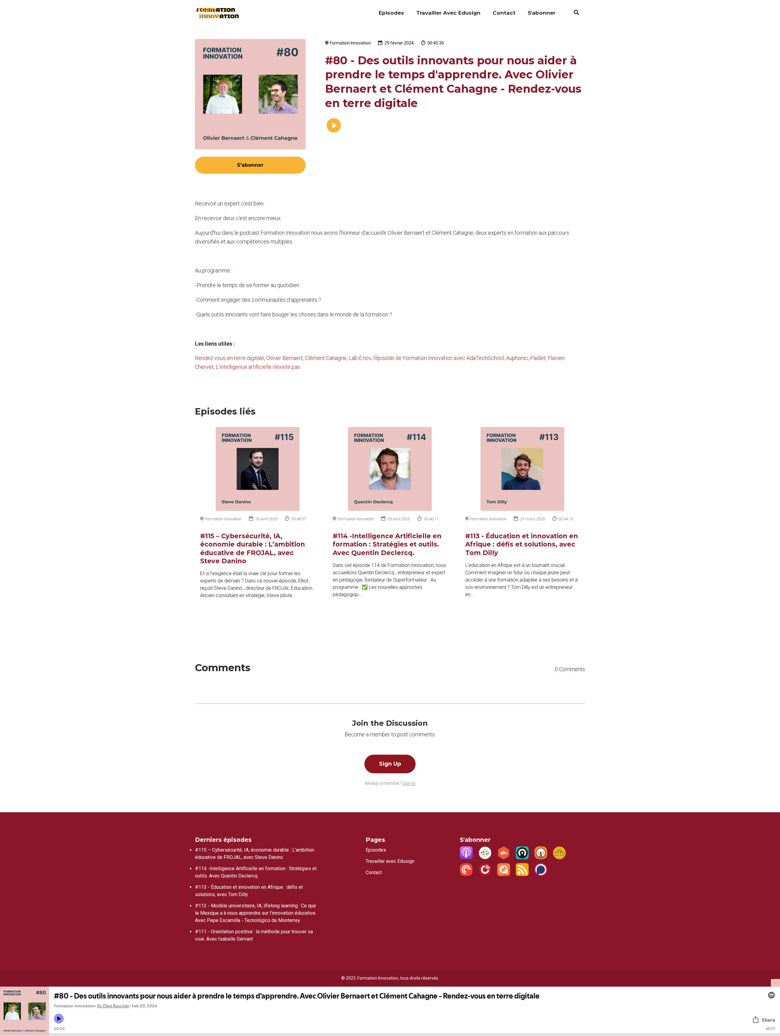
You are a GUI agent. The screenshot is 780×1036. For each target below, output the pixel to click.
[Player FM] (485, 874)
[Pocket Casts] (466, 874)
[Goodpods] (559, 857)
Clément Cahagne (325, 358)
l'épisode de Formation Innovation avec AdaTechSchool (438, 358)
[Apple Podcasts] (466, 857)
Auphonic (517, 358)
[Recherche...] (573, 13)
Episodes (391, 13)
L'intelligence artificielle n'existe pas (258, 367)
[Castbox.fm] (503, 857)
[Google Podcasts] (485, 857)
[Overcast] (540, 857)
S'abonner (541, 13)
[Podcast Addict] (503, 874)
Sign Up (390, 763)
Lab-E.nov (360, 358)
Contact (504, 13)
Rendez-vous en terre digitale (229, 358)
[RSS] (522, 874)
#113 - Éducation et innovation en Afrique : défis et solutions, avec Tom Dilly (521, 544)
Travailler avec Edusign (448, 13)
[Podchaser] (540, 874)
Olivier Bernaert (284, 358)
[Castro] (522, 857)
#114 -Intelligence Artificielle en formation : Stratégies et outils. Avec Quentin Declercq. (387, 544)
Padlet (538, 358)
